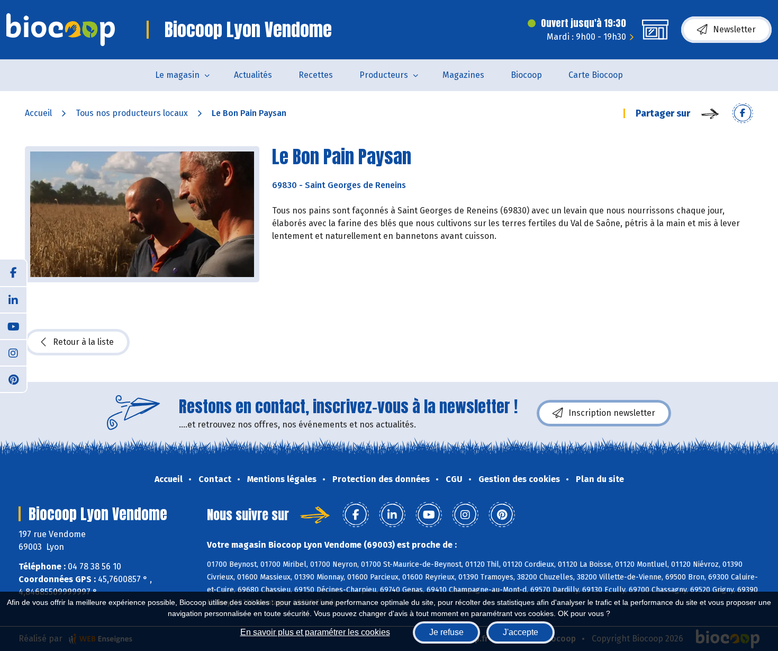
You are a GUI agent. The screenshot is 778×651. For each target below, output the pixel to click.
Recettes (315, 75)
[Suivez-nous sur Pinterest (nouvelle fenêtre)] (13, 378)
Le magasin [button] (177, 75)
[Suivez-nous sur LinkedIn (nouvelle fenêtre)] (13, 299)
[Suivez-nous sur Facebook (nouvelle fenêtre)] (13, 273)
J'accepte (520, 632)
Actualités (253, 75)
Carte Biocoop (595, 75)
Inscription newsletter (611, 413)
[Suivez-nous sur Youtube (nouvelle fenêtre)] (13, 326)
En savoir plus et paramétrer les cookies (315, 632)
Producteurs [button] (383, 75)
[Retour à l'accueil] (60, 29)
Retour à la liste (83, 342)
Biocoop (526, 75)
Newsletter (734, 29)
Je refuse (446, 632)
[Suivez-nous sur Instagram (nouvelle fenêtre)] (13, 352)
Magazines (463, 75)
